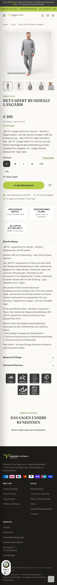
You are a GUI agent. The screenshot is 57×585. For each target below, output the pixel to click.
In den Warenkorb (23, 185)
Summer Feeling (10, 489)
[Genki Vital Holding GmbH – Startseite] (15, 15)
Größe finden (48, 158)
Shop (13, 24)
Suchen (6, 527)
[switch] (6, 572)
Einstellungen (9, 555)
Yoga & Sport (9, 499)
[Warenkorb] (53, 15)
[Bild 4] (41, 86)
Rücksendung (37, 489)
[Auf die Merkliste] (50, 185)
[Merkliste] (47, 15)
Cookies (34, 514)
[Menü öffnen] (4, 15)
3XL (7, 171)
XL (32, 164)
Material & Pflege (12, 357)
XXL (41, 164)
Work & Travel (9, 494)
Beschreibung (10, 241)
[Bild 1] (8, 86)
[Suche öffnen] (42, 15)
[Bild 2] (19, 86)
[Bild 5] (52, 86)
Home (5, 24)
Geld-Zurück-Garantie (40, 499)
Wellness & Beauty (11, 504)
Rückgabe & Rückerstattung (34, 577)
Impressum (8, 532)
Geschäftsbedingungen (41, 509)
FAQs (33, 504)
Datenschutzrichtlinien (13, 542)
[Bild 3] (30, 86)
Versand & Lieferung (40, 494)
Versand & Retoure (13, 365)
